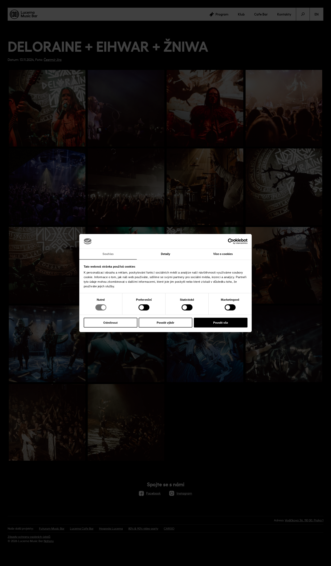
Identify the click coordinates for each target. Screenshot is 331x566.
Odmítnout (110, 322)
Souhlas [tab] (108, 254)
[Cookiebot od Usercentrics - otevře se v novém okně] (230, 241)
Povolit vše (220, 322)
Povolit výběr (165, 322)
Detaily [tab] (165, 254)
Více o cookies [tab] (223, 254)
